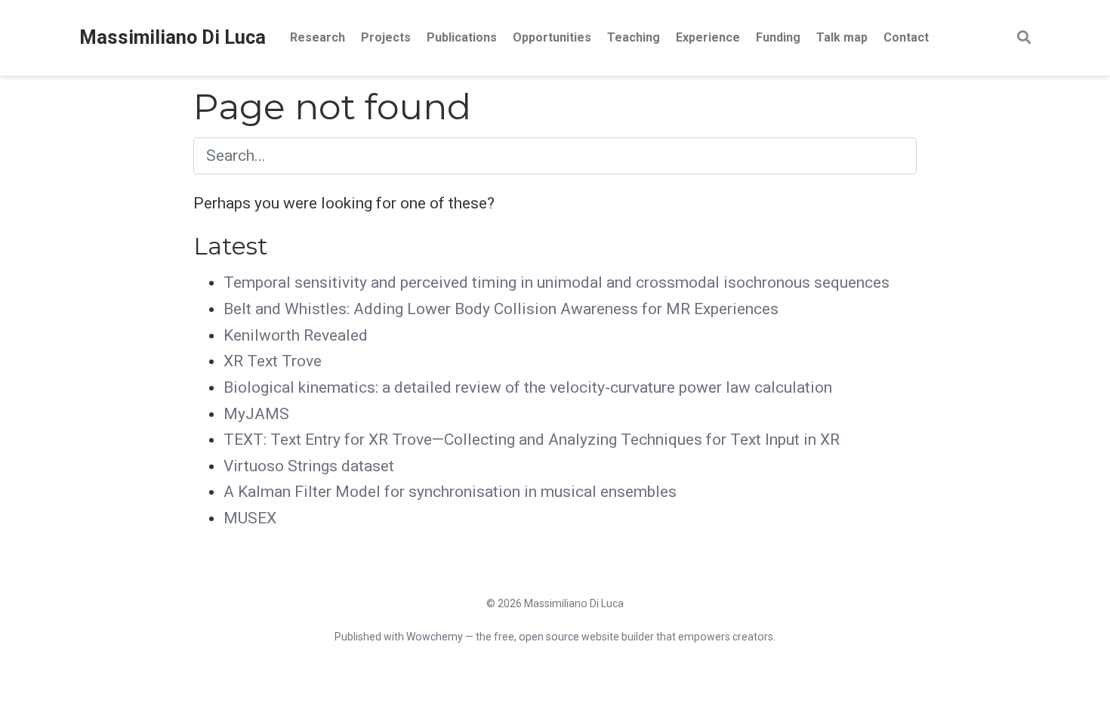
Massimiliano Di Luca (172, 37)
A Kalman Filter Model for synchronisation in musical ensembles (450, 492)
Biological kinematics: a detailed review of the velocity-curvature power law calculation (528, 387)
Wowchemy (434, 637)
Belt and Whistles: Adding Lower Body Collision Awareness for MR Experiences (501, 309)
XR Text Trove (273, 361)
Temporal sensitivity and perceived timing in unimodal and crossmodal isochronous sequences (557, 282)
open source (549, 637)
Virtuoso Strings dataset (309, 466)
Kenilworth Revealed (296, 335)
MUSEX (250, 518)
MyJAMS (256, 414)
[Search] (1024, 38)
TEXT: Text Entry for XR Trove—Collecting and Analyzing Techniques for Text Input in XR (532, 439)
